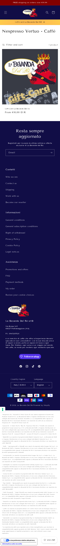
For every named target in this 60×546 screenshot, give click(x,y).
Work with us (12, 196)
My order (10, 288)
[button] (6, 12)
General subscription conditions (22, 226)
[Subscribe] (51, 152)
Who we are (12, 177)
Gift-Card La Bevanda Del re (17, 109)
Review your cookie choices (20, 295)
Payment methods (14, 282)
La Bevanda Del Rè (25, 405)
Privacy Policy (13, 239)
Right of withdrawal (15, 233)
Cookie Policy (13, 245)
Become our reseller (16, 202)
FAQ (8, 276)
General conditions (15, 220)
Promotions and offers (17, 269)
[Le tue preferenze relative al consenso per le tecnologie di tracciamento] (2, 409)
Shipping (10, 190)
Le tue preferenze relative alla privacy (22, 540)
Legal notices (12, 252)
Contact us (11, 183)
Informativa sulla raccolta (12, 544)
